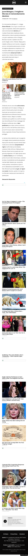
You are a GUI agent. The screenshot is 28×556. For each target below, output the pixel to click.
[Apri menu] (25, 2)
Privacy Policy (13, 534)
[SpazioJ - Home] (14, 2)
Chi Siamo (5, 534)
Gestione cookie (24, 554)
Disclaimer (22, 534)
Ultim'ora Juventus (7, 8)
